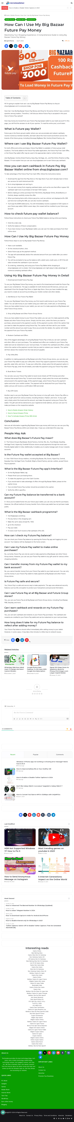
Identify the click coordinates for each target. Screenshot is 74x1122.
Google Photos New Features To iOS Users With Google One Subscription (37, 669)
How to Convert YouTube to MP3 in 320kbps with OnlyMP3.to (38, 794)
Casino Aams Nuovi (37, 1042)
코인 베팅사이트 (37, 1005)
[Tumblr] (43, 815)
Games (3, 1086)
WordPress (4, 1098)
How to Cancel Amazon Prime (18, 413)
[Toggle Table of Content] (23, 98)
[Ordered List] (25, 719)
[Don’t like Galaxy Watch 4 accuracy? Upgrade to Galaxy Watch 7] (9, 788)
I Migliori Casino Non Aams (37, 981)
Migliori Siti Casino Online (37, 1027)
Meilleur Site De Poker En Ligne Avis (37, 991)
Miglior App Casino (37, 1017)
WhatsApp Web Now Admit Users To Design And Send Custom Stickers (14, 669)
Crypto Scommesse (37, 1015)
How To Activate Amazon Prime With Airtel (22, 416)
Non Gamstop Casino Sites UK (37, 971)
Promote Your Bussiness (45, 1076)
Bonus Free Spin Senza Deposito (37, 1025)
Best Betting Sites (37, 953)
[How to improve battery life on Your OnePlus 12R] (9, 771)
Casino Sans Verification (37, 1007)
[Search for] (72, 4)
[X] (11, 46)
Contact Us (41, 1070)
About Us (41, 1067)
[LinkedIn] (16, 46)
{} (38, 718)
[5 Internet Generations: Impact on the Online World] (54, 865)
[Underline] (19, 719)
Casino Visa (37, 989)
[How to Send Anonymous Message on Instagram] (20, 865)
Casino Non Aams (37, 967)
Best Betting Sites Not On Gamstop (37, 961)
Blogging (4, 1104)
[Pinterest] (20, 46)
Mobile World (21, 19)
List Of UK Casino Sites (37, 963)
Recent (12, 754)
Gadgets (4, 1083)
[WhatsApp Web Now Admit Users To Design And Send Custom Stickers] (14, 660)
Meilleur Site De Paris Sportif (37, 995)
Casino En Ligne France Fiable (37, 1029)
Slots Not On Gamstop (37, 969)
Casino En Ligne (37, 1033)
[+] (41, 718)
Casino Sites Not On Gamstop (37, 955)
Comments (60, 754)
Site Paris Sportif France (37, 1013)
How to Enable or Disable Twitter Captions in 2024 (24, 8)
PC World (4, 1080)
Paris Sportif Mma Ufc (37, 999)
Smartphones (31, 19)
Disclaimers (68, 1115)
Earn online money (7, 1101)
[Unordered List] (27, 719)
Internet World (5, 1092)
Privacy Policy (38, 1115)
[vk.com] (49, 815)
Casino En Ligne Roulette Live (37, 1009)
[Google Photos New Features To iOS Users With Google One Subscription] (37, 660)
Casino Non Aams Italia (37, 965)
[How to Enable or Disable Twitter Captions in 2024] (9, 780)
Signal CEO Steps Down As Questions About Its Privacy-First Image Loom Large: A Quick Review (59, 670)
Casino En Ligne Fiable (37, 983)
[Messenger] (27, 46)
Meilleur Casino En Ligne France (37, 979)
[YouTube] (38, 815)
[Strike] (22, 719)
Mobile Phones (15, 15)
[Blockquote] (30, 719)
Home (8, 15)
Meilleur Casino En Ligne (37, 973)
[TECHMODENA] (15, 3)
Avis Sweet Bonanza (37, 997)
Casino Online (37, 951)
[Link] (36, 719)
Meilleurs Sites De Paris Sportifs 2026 (37, 1011)
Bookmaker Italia (37, 985)
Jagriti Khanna (10, 41)
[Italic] (17, 719)
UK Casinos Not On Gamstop (37, 959)
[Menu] (2, 4)
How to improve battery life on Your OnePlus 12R (33, 769)
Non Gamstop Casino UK (37, 957)
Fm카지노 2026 (37, 1003)
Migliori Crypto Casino (37, 1031)
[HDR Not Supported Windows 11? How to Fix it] (20, 837)
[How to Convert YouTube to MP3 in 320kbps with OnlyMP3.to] (9, 797)
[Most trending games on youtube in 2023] (54, 837)
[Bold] (14, 719)
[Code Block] (33, 719)
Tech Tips (4, 1095)
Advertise (41, 1073)
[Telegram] (53, 815)
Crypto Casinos (37, 1035)
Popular (35, 754)
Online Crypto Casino (37, 1040)
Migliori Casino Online (37, 1019)
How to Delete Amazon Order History (20, 410)
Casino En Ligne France (37, 1023)
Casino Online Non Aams (37, 987)
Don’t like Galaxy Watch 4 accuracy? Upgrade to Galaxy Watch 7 (39, 786)
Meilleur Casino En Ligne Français (37, 993)
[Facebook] (6, 46)
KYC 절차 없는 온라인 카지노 (37, 1001)
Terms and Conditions (50, 1115)
